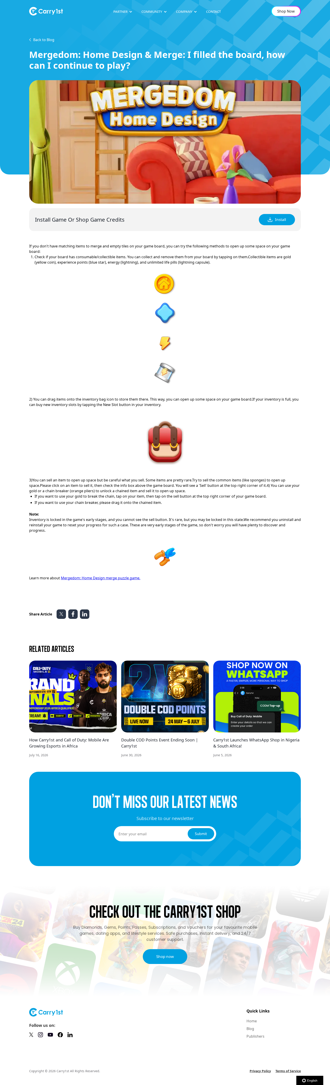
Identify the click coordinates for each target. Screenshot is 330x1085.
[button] (122, 11)
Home (251, 1021)
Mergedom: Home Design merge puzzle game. (100, 578)
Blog (250, 1028)
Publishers (255, 1036)
